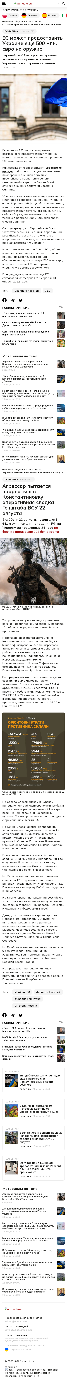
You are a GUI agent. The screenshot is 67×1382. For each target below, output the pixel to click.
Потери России (26, 1005)
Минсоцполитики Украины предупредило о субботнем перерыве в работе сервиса (27, 407)
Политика (11, 31)
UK (58, 3)
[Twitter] (20, 300)
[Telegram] (12, 300)
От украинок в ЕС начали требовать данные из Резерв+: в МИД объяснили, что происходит (41, 1167)
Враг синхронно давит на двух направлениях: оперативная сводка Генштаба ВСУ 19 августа (41, 1137)
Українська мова (20, 1349)
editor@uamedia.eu (16, 1321)
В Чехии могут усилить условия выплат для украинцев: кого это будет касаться (28, 458)
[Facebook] (4, 300)
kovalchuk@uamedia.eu (19, 1330)
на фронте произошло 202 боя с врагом (31, 530)
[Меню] (4, 3)
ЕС (48, 290)
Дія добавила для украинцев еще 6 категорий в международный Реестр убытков (24, 379)
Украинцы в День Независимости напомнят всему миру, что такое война (28, 431)
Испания (52, 15)
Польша (13, 15)
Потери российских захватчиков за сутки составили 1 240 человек (31, 678)
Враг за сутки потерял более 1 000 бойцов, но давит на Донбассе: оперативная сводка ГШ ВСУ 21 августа (28, 444)
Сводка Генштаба (28, 999)
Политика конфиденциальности (24, 1345)
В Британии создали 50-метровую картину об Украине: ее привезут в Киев (27, 419)
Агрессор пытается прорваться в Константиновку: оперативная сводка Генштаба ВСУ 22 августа (25, 364)
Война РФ (23, 992)
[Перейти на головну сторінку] (33, 3)
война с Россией (27, 290)
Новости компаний (16, 1335)
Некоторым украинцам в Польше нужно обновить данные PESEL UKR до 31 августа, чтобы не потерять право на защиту (28, 393)
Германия (32, 15)
